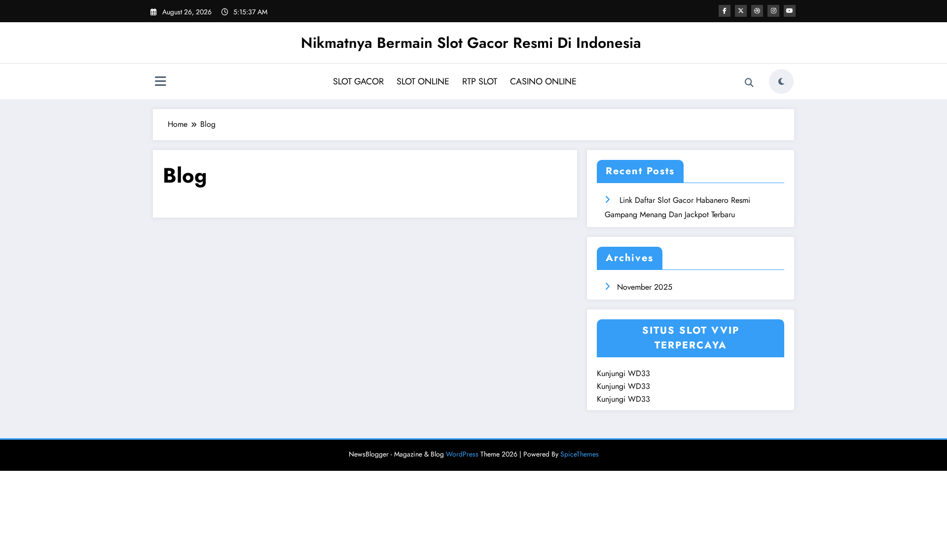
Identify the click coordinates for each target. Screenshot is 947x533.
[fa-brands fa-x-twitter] (741, 11)
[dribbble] (757, 11)
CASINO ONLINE (543, 81)
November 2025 (644, 287)
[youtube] (790, 11)
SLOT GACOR (358, 81)
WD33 (639, 373)
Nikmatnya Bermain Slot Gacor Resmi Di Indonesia (471, 42)
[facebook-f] (724, 11)
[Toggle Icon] (160, 82)
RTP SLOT (479, 81)
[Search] (749, 83)
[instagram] (773, 11)
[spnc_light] (781, 81)
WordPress (462, 454)
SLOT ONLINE (423, 81)
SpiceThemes (579, 454)
